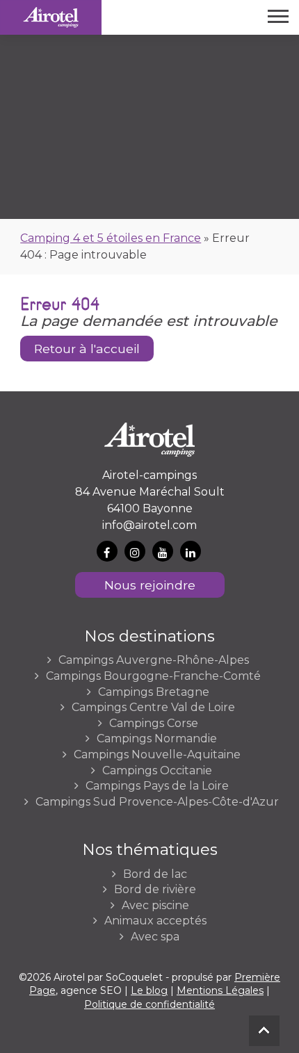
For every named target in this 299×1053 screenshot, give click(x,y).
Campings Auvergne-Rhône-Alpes (153, 660)
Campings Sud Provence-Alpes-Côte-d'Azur (157, 802)
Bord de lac (155, 874)
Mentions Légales (220, 990)
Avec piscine (155, 905)
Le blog (149, 990)
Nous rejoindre (149, 585)
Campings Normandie (157, 739)
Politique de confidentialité (149, 1004)
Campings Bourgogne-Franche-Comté (153, 676)
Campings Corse (153, 723)
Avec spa (155, 937)
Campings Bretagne (153, 692)
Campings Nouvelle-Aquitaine (157, 755)
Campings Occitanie (157, 771)
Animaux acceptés (155, 921)
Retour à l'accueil (87, 348)
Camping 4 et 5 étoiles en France (110, 238)
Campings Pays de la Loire (157, 786)
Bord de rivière (155, 889)
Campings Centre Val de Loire (153, 707)
